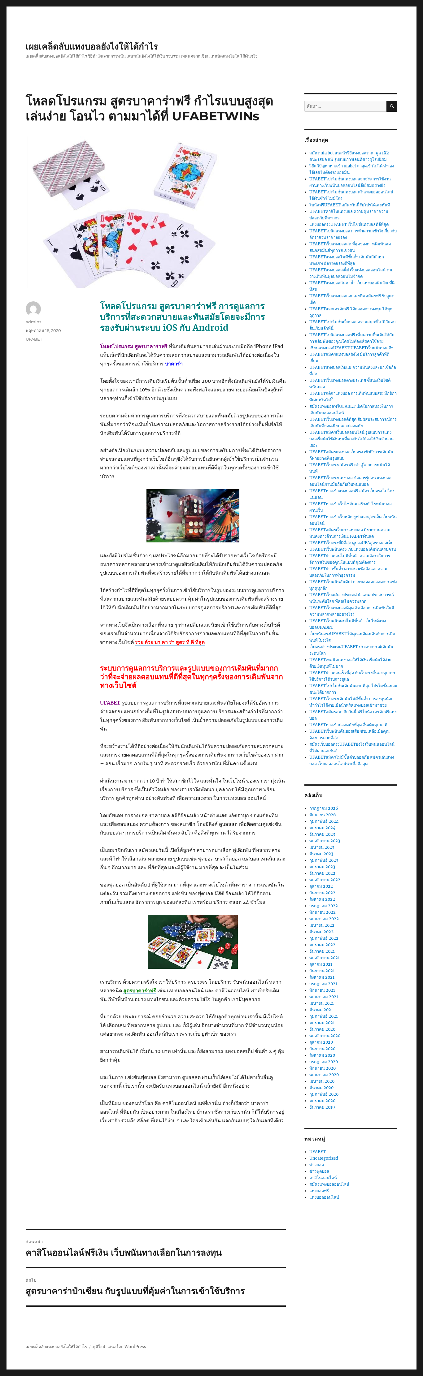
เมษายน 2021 (321, 1003)
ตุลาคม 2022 (321, 886)
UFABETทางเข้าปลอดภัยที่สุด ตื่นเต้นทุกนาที (348, 724)
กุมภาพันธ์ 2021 (323, 1016)
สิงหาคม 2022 (322, 899)
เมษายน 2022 (321, 925)
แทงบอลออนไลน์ (324, 1197)
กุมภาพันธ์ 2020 (323, 1094)
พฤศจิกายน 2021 (324, 957)
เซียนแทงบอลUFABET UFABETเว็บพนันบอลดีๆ (351, 348)
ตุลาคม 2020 (321, 1042)
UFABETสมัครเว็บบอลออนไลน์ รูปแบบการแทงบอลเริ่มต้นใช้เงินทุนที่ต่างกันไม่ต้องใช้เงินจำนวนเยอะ (351, 439)
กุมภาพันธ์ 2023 (323, 860)
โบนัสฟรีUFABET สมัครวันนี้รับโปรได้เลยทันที (349, 205)
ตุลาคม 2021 (320, 964)
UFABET (34, 339)
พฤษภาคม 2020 (324, 1074)
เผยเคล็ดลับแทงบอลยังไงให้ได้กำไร (92, 46)
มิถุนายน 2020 (322, 1068)
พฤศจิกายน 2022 (324, 879)
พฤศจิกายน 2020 (324, 1035)
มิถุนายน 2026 (322, 814)
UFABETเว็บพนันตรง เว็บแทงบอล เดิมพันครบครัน (352, 549)
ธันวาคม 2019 (322, 1107)
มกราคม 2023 (322, 866)
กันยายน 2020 (322, 1048)
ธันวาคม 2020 (322, 1029)
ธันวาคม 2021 (322, 951)
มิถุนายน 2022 (322, 912)
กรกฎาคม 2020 (323, 1061)
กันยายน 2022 (322, 892)
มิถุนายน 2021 (322, 990)
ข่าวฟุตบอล (319, 1171)
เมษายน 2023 (321, 847)
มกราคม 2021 (322, 1022)
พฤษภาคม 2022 (324, 918)
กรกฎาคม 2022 (323, 905)
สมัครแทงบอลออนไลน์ (329, 1184)
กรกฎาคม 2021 (323, 983)
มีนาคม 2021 (321, 1009)
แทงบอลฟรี (319, 1190)
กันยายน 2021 (322, 970)
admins (33, 321)
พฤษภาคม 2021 (323, 996)
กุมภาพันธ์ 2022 (323, 938)
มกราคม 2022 (322, 944)
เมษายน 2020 (321, 1081)
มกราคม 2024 (322, 827)
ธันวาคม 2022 (322, 873)
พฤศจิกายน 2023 (324, 840)
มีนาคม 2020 (321, 1087)
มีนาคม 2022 (321, 931)
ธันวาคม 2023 (322, 834)
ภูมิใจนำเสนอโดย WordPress (119, 1346)
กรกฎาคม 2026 (323, 808)
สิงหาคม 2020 (322, 1055)
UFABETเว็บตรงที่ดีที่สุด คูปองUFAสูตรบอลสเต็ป (351, 543)
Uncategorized (323, 1158)
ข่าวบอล (316, 1164)
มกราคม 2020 (322, 1100)
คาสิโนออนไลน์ (323, 1177)
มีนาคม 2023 (321, 853)
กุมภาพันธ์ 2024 (323, 821)
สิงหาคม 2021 (321, 977)
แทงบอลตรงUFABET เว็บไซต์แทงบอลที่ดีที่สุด (349, 224)
